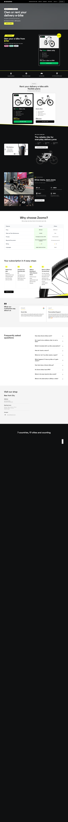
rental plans (9, 23)
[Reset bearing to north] (62, 443)
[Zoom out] (62, 441)
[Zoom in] (62, 440)
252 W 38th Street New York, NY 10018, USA (8, 401)
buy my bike (49, 63)
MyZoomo (62, 1)
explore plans (23, 121)
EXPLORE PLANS (39, 200)
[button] (6, 149)
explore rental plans (41, 147)
